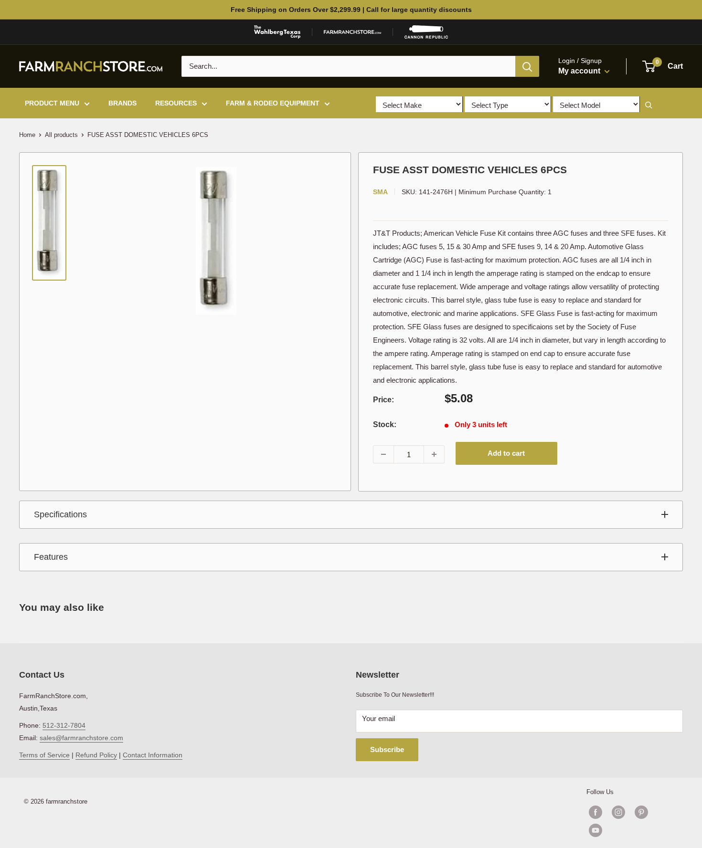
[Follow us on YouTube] (630, 830)
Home (27, 134)
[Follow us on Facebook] (595, 812)
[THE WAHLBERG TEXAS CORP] (277, 32)
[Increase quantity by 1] (434, 454)
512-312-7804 (64, 725)
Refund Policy (96, 755)
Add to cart (506, 453)
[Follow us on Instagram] (618, 812)
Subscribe (387, 749)
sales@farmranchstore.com (81, 738)
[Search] (527, 66)
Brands (122, 103)
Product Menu (52, 103)
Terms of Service (44, 755)
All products (61, 134)
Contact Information (152, 755)
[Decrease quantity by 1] (383, 454)
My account (580, 71)
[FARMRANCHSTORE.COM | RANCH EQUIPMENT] (352, 32)
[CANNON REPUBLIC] (425, 32)
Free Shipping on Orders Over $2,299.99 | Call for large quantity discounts (351, 9)
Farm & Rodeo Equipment (272, 103)
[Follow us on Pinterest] (641, 812)
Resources (176, 103)
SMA (380, 192)
